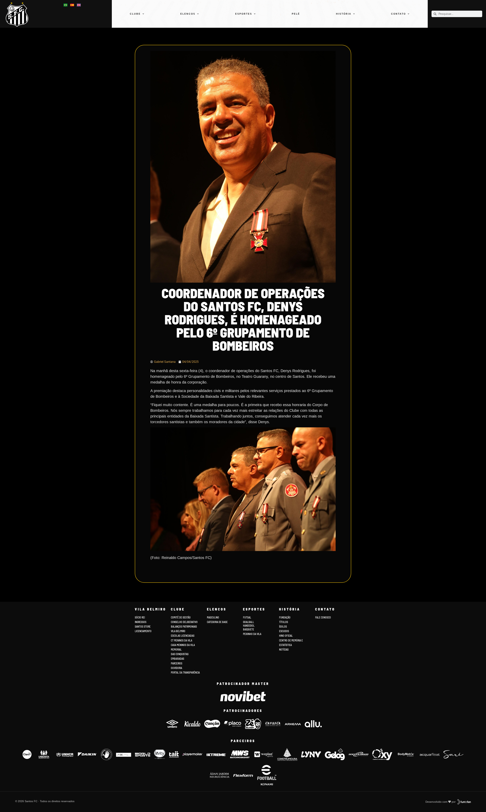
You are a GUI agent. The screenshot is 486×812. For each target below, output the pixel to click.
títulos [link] (283, 622)
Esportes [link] (243, 14)
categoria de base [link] (217, 622)
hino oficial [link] (286, 635)
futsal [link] (247, 617)
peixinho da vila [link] (252, 634)
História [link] (343, 14)
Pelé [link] (296, 14)
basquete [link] (248, 629)
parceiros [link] (176, 663)
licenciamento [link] (143, 631)
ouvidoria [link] (176, 668)
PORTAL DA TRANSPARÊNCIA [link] (185, 672)
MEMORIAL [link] (176, 649)
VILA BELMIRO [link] (178, 631)
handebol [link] (249, 625)
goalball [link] (248, 622)
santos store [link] (143, 626)
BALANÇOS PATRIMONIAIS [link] (184, 626)
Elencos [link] (187, 14)
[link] (19, 14)
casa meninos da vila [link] (183, 645)
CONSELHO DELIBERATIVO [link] (184, 622)
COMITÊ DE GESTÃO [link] (181, 617)
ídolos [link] (283, 626)
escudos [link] (284, 631)
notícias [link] (284, 649)
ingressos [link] (140, 622)
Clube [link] (135, 14)
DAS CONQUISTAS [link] (180, 654)
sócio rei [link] (140, 617)
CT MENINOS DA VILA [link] (181, 640)
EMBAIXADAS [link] (177, 658)
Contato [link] (398, 14)
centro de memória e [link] (291, 640)
